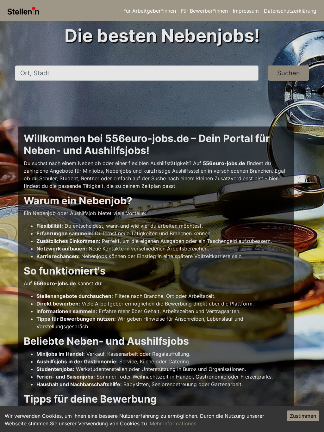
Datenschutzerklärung (290, 11)
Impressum (246, 11)
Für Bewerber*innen (204, 11)
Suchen (288, 73)
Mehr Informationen (173, 423)
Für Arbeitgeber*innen (149, 11)
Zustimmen (303, 416)
